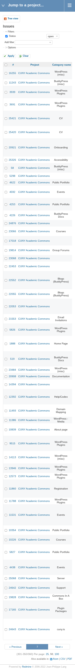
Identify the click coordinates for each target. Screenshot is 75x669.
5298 (12, 175)
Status (12, 36)
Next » (59, 646)
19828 (12, 597)
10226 (12, 539)
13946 (12, 468)
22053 (12, 306)
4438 (12, 567)
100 (57, 654)
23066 (12, 231)
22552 (12, 280)
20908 (12, 376)
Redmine (26, 667)
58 (12, 167)
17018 (12, 240)
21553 (12, 318)
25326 (12, 159)
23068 (12, 258)
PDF (69, 659)
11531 (12, 514)
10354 (12, 530)
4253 (12, 204)
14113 (12, 457)
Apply (11, 56)
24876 (12, 223)
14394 (12, 384)
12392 (12, 396)
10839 (12, 429)
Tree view (13, 18)
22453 (12, 266)
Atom (55, 659)
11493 (12, 410)
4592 (12, 191)
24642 (12, 587)
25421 (12, 118)
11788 (12, 501)
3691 (12, 104)
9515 (12, 443)
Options (12, 47)
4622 (12, 182)
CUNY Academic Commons (34, 73)
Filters (11, 31)
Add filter (9, 42)
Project (34, 64)
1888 (12, 343)
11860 (12, 488)
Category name (61, 64)
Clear (26, 56)
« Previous (15, 646)
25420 (12, 132)
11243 (12, 82)
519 (12, 358)
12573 (12, 476)
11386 (12, 420)
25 (47, 654)
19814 (12, 250)
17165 (12, 609)
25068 (12, 578)
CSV (62, 659)
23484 (12, 369)
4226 (12, 215)
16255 (12, 73)
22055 (12, 293)
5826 (12, 329)
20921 (12, 147)
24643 (12, 629)
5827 (12, 552)
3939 (12, 92)
